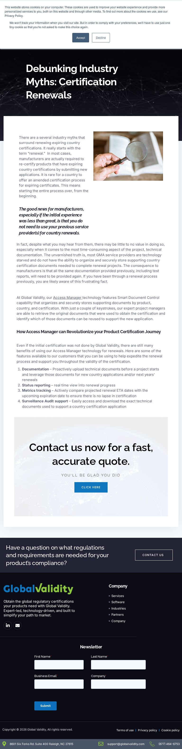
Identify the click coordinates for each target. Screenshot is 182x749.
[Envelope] (17, 625)
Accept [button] (80, 38)
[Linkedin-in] (8, 625)
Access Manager (67, 297)
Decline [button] (101, 38)
